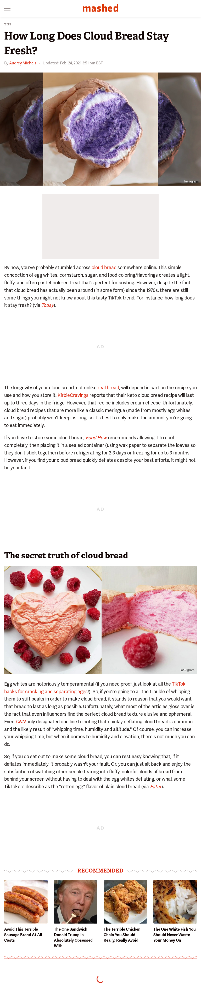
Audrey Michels (22, 63)
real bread (108, 388)
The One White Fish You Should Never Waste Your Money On (174, 935)
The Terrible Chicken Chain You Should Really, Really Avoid (122, 935)
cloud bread (104, 267)
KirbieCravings (73, 395)
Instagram (191, 181)
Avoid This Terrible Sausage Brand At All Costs (23, 935)
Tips (8, 24)
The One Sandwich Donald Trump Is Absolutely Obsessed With (73, 937)
